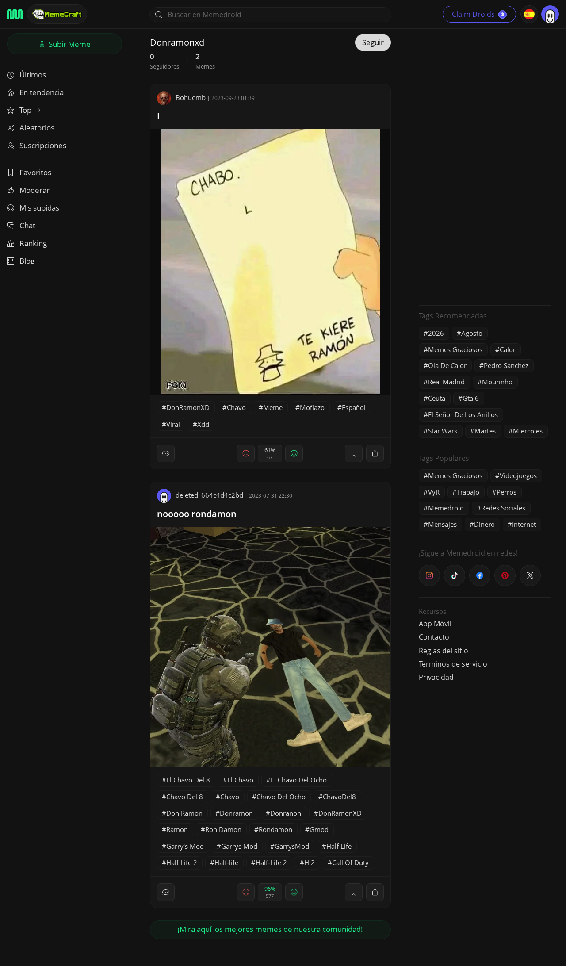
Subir (69, 44)
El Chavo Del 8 (188, 779)
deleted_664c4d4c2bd (209, 495)
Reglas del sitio (443, 651)
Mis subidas (39, 208)
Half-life (226, 862)
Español (354, 407)
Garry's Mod (185, 846)
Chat (27, 225)
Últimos (32, 74)
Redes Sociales (503, 507)
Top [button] (26, 110)
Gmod (319, 829)
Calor (508, 349)
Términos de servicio (453, 664)
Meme (273, 407)
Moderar (34, 190)
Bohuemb (191, 97)
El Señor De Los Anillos (463, 414)
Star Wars (442, 430)
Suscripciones (42, 145)
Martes (485, 430)
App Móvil (435, 624)
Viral (173, 424)
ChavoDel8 (339, 796)
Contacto (434, 637)
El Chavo (240, 779)
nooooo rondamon (197, 514)
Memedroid (446, 507)
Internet (524, 524)
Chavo (236, 407)
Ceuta (436, 398)
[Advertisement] (485, 166)
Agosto (471, 333)
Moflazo (312, 407)
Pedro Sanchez (506, 365)
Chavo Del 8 (184, 796)
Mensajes (442, 524)
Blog (26, 261)
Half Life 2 (181, 862)
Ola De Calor (447, 365)
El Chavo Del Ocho (299, 779)
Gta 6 (471, 398)
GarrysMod (292, 846)
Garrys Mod (239, 846)
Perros (506, 491)
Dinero (484, 524)
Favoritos (35, 172)
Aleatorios (36, 128)
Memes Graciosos (455, 349)
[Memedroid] (15, 14)
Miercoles (528, 430)
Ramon (177, 829)
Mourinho (497, 381)
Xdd (203, 424)
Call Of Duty (350, 862)
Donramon (236, 813)
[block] (375, 453)
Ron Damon (223, 829)
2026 (436, 333)
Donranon (285, 813)
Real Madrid (446, 381)
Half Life (339, 846)
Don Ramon (184, 813)
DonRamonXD (188, 407)
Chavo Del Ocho (281, 796)
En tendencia (41, 92)
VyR (434, 491)
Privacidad (436, 677)
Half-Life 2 (271, 862)
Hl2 (309, 862)
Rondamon (275, 829)
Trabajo (468, 491)
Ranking (33, 243)
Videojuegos (518, 475)
